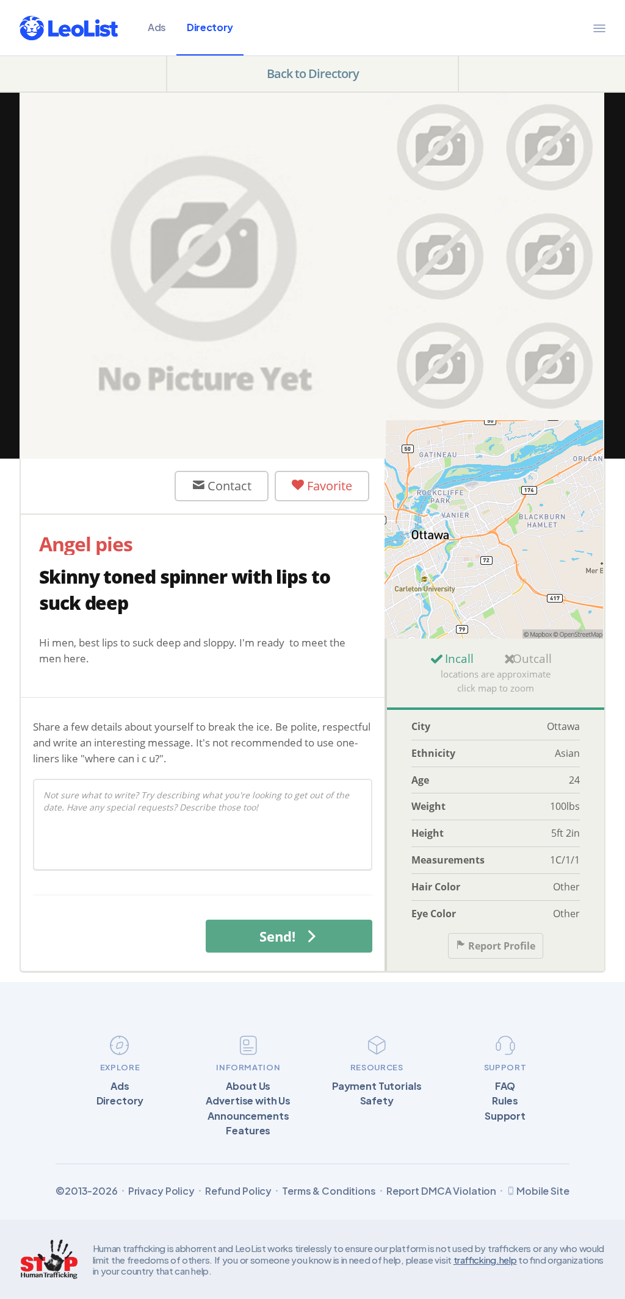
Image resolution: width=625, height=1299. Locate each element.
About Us (248, 1086)
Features (248, 1130)
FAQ (505, 1086)
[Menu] (599, 28)
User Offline (108, 485)
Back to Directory (313, 73)
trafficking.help (485, 1259)
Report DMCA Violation (441, 1191)
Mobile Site (542, 1190)
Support (505, 1116)
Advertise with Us (248, 1100)
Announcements (248, 1116)
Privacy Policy (161, 1191)
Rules (505, 1100)
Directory (210, 27)
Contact (227, 486)
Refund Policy (238, 1191)
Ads (157, 27)
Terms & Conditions (329, 1191)
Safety (377, 1100)
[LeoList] (69, 28)
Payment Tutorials (377, 1086)
